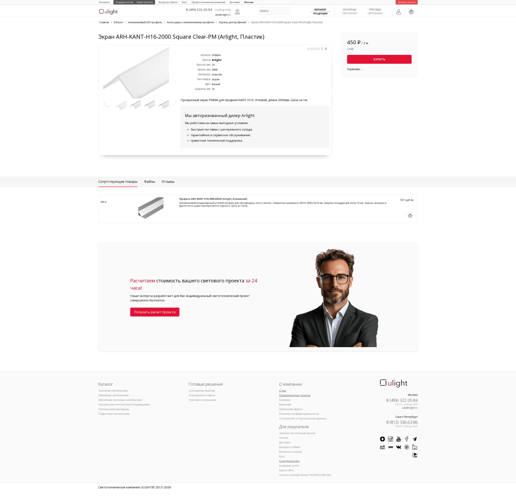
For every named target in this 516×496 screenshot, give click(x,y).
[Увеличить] (135, 72)
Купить (379, 59)
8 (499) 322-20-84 (199, 9)
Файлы (149, 181)
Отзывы (168, 181)
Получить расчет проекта (154, 312)
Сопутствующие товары (117, 181)
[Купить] (410, 215)
